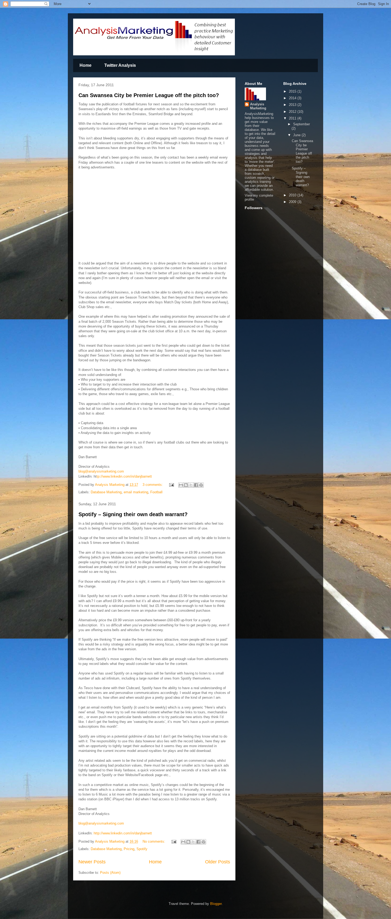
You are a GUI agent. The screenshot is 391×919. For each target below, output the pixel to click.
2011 (293, 118)
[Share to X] (191, 485)
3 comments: (153, 485)
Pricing (129, 849)
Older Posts (217, 861)
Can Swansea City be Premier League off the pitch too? (148, 95)
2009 (293, 202)
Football (156, 492)
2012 (293, 112)
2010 (293, 195)
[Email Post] (171, 485)
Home (85, 65)
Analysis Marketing (258, 106)
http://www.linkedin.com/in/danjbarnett (123, 833)
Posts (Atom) (110, 873)
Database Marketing (106, 492)
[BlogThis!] (186, 485)
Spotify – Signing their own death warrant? (133, 514)
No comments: (154, 841)
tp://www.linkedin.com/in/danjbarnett (124, 476)
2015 (293, 91)
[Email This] (181, 485)
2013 (293, 105)
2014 (293, 98)
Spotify (141, 849)
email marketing (136, 492)
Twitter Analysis (120, 65)
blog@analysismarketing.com (101, 471)
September (301, 124)
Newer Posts (92, 861)
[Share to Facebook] (196, 485)
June (297, 135)
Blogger (216, 904)
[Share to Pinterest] (201, 485)
